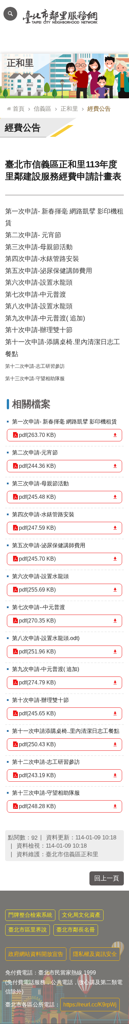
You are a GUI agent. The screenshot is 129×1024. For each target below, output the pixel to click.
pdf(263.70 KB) (37, 435)
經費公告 (99, 108)
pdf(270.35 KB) (37, 621)
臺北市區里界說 (27, 930)
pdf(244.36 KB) (37, 466)
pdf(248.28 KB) (37, 806)
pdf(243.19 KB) (37, 775)
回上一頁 (106, 878)
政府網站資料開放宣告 (35, 954)
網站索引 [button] (10, 14)
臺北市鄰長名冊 (75, 930)
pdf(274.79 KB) (37, 682)
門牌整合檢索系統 (30, 915)
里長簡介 (39, 43)
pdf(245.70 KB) (37, 559)
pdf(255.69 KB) (37, 590)
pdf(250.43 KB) (37, 744)
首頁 (18, 108)
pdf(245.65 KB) (37, 713)
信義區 (42, 108)
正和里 (69, 108)
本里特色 (90, 43)
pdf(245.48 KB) (37, 497)
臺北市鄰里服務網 (64, 16)
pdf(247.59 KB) (37, 528)
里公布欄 (13, 43)
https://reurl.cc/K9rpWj (90, 1005)
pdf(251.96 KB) (37, 651)
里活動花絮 (116, 43)
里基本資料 (64, 43)
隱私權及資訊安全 (95, 954)
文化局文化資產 (81, 915)
